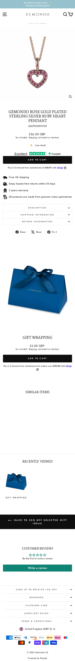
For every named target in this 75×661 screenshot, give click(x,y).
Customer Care (36, 605)
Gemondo (36, 597)
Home (31, 23)
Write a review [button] (37, 568)
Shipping (33, 137)
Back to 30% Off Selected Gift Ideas (40, 522)
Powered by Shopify (37, 658)
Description (37, 207)
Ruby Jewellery (40, 23)
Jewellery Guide (36, 613)
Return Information (37, 221)
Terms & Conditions (36, 621)
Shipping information (37, 214)
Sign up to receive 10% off (36, 589)
